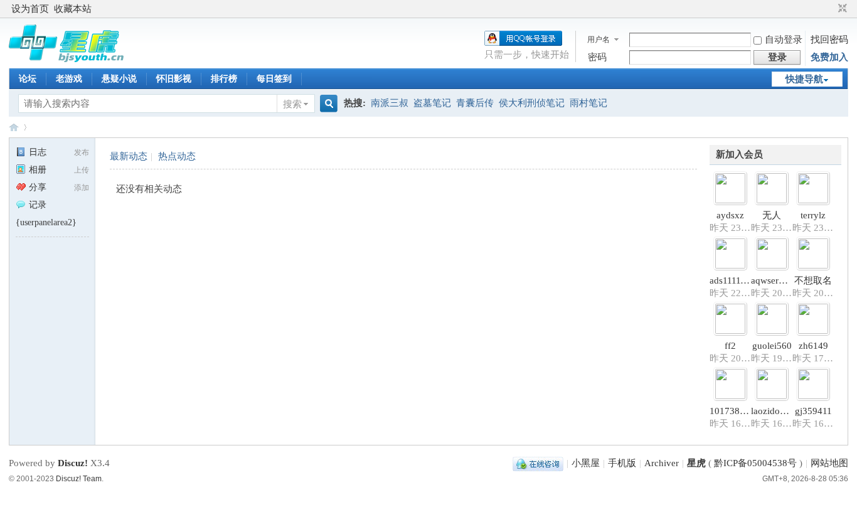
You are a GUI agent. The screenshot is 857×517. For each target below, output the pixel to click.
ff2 (730, 346)
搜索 (292, 104)
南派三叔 (389, 103)
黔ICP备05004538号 (755, 463)
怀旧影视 (173, 78)
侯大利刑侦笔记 (532, 103)
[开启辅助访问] (831, 8)
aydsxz (730, 215)
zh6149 (813, 346)
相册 (37, 169)
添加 (81, 187)
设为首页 (30, 9)
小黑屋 (586, 463)
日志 (37, 152)
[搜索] (327, 104)
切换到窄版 (841, 8)
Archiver (661, 463)
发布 (81, 152)
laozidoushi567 (781, 411)
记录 (37, 205)
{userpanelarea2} (46, 222)
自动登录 (783, 40)
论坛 (27, 78)
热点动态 (177, 156)
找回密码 (829, 40)
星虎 (696, 463)
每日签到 (274, 78)
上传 (81, 170)
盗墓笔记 (432, 103)
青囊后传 (475, 103)
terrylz (813, 215)
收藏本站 (73, 9)
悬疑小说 (119, 78)
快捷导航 (804, 79)
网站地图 (829, 463)
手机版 (622, 463)
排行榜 (224, 78)
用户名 (598, 39)
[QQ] (538, 463)
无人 (771, 215)
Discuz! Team (79, 478)
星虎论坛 (14, 127)
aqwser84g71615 (785, 280)
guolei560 (772, 346)
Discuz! (73, 463)
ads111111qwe (738, 280)
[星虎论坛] (66, 59)
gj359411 (813, 411)
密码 (597, 57)
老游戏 (69, 78)
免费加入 (829, 57)
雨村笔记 (588, 103)
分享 (37, 187)
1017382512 (735, 411)
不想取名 (813, 280)
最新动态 (128, 156)
